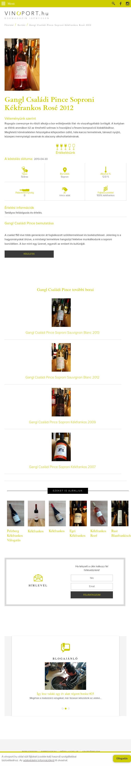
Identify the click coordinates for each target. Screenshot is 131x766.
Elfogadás (122, 758)
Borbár (22, 25)
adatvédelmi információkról (38, 760)
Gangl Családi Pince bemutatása (29, 223)
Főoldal (9, 25)
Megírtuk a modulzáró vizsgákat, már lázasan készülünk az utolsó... (65, 695)
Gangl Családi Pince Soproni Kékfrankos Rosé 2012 (49, 103)
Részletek (29, 254)
